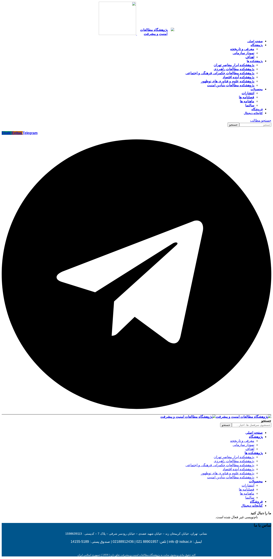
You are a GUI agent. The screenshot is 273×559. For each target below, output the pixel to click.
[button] (260, 120)
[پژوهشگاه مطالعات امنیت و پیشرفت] (215, 416)
